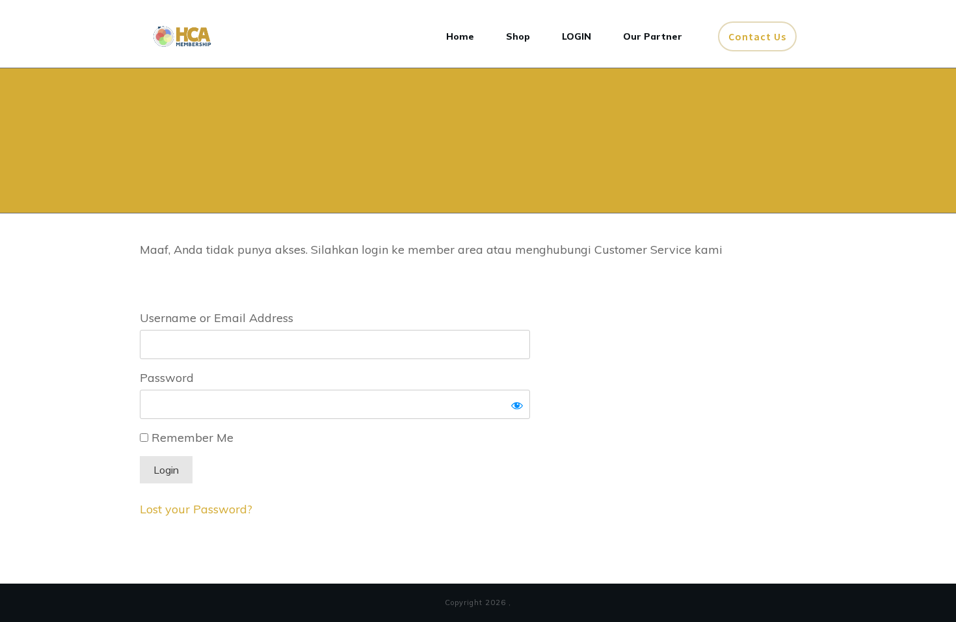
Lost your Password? (196, 509)
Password (167, 377)
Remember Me (190, 437)
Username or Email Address (216, 317)
